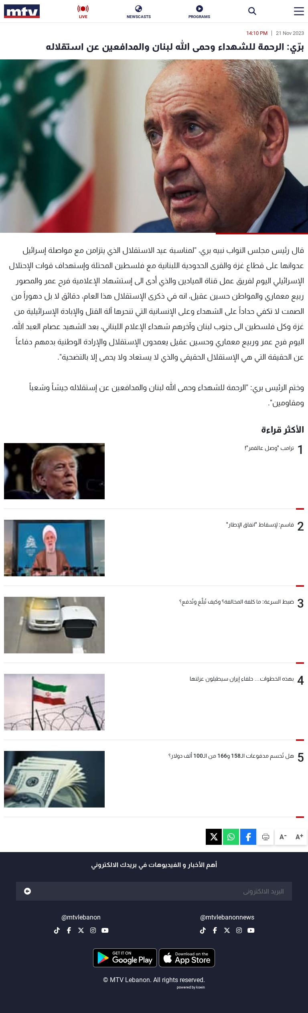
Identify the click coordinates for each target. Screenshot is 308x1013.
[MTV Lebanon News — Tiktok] (203, 930)
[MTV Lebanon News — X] (227, 930)
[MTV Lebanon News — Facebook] (215, 930)
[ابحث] (252, 11)
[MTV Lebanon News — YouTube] (251, 930)
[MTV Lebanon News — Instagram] (239, 930)
